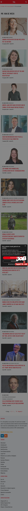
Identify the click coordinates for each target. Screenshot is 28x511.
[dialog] (14, 255)
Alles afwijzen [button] (14, 261)
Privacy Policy (23, 254)
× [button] (25, 245)
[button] (14, 264)
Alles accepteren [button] (14, 257)
